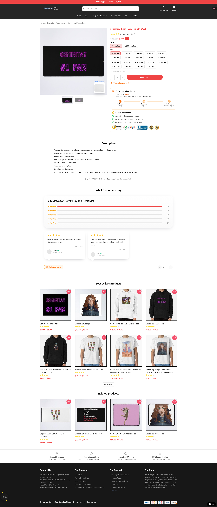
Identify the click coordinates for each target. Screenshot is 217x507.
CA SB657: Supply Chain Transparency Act (90, 487)
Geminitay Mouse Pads (77, 23)
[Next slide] (103, 61)
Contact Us (114, 484)
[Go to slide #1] (67, 100)
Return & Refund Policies (119, 481)
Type (112, 42)
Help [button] (213, 504)
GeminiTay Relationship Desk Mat (88, 434)
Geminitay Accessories (56, 23)
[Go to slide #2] (79, 100)
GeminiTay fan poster (48, 324)
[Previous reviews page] (160, 267)
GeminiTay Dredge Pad (155, 434)
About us (78, 475)
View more (108, 384)
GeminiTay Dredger (82, 324)
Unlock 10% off (5, 497)
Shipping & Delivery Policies (120, 475)
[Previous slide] (43, 61)
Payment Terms (116, 478)
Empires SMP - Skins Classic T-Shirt (89, 370)
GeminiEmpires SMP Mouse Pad (123, 434)
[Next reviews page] (171, 267)
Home (42, 23)
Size (111, 49)
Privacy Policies (80, 481)
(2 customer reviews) (127, 34)
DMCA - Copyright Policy (83, 484)
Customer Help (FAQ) (118, 487)
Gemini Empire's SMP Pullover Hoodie (125, 324)
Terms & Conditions (82, 478)
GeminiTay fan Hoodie (155, 324)
